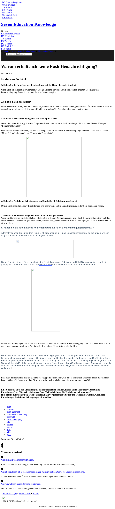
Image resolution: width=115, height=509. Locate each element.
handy (9, 427)
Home (5, 51)
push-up (10, 409)
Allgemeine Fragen (46, 51)
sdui (8, 422)
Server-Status (25, 493)
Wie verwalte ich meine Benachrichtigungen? (21, 484)
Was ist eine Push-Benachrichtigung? (17, 460)
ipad (9, 429)
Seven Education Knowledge (28, 24)
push (9, 407)
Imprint (36, 493)
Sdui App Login (10, 493)
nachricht (11, 417)
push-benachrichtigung (17, 414)
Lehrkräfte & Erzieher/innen (23, 51)
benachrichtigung (14, 419)
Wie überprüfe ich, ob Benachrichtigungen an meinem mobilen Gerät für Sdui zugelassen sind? (43, 472)
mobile (10, 424)
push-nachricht (13, 412)
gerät (9, 434)
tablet (9, 432)
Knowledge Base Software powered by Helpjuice (58, 506)
